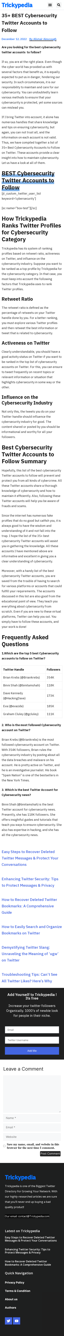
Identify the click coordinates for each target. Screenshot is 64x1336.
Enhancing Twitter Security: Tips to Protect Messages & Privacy (27, 1251)
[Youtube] (16, 1321)
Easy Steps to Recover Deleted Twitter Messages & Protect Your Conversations (30, 858)
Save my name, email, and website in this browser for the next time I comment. (33, 1145)
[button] (50, 5)
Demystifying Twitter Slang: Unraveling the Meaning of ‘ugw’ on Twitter (30, 953)
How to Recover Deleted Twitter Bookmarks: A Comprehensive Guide (29, 906)
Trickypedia (17, 5)
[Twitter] (8, 1321)
